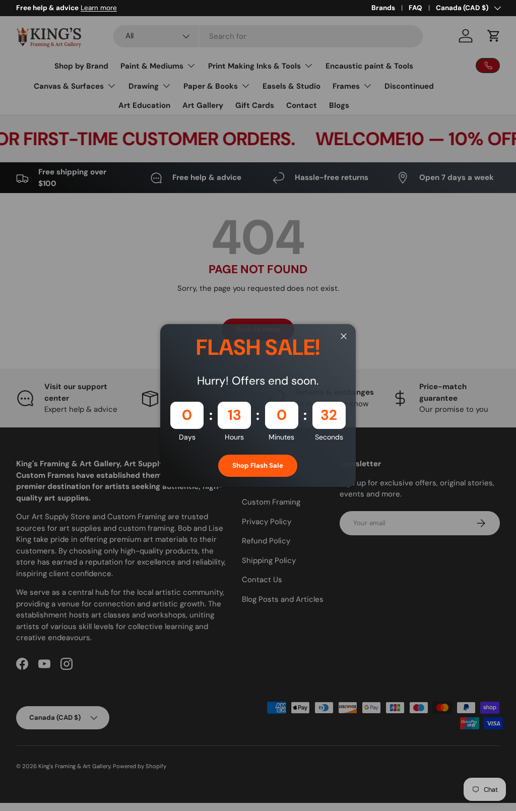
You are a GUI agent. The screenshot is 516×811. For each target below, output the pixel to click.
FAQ (415, 8)
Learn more (99, 8)
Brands (383, 8)
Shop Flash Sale (257, 465)
